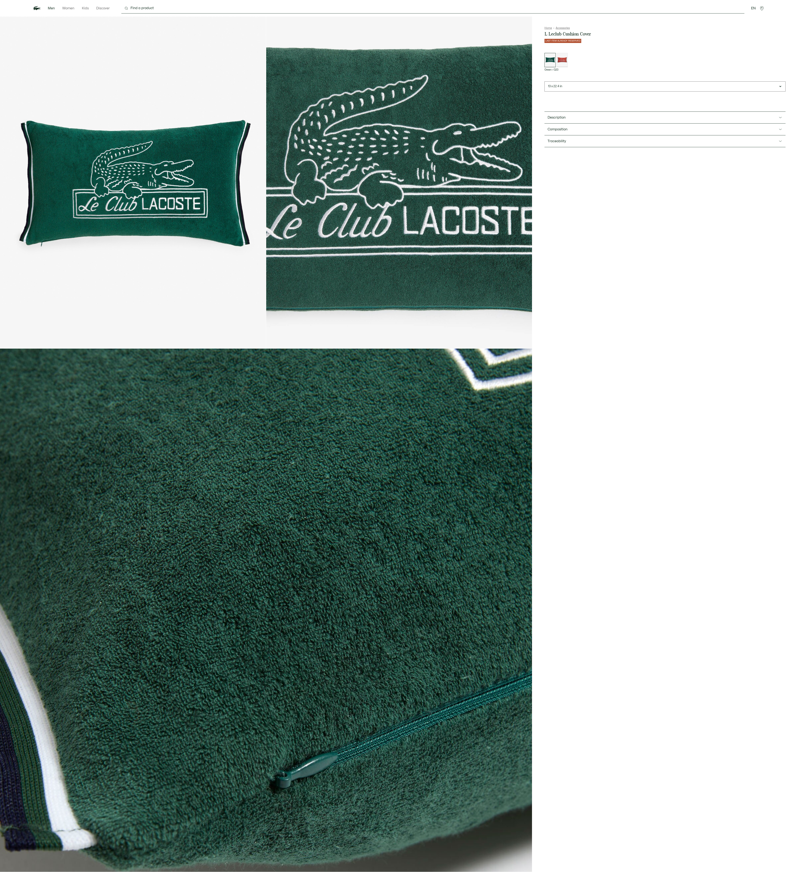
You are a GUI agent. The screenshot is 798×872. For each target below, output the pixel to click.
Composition (558, 129)
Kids (85, 8)
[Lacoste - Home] (37, 8)
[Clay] (562, 60)
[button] (762, 8)
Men (51, 8)
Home (548, 28)
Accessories (563, 28)
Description (557, 117)
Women (68, 8)
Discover (103, 8)
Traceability (557, 141)
